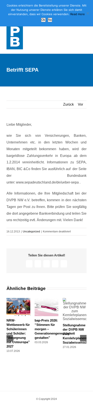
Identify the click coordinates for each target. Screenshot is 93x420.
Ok (43, 19)
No (50, 19)
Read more (77, 14)
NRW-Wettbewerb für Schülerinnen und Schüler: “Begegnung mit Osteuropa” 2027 (18, 333)
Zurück (68, 104)
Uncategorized (31, 231)
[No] (87, 13)
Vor (80, 104)
